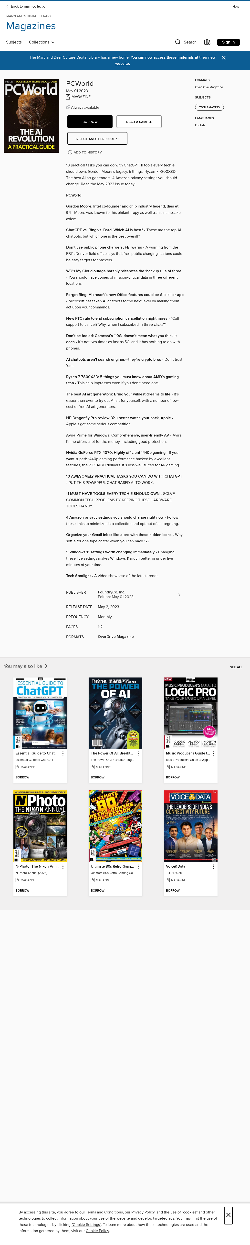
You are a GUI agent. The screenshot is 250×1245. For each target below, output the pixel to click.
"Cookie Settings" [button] (86, 1224)
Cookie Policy (97, 1230)
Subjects (14, 42)
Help (236, 7)
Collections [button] (40, 42)
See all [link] (236, 667)
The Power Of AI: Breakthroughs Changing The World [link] (113, 753)
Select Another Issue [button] (96, 139)
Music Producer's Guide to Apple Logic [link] (188, 753)
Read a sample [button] (139, 122)
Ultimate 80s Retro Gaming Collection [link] (113, 866)
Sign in (228, 42)
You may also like (23, 666)
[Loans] (207, 43)
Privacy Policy (143, 1212)
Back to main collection (28, 6)
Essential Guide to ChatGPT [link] (38, 753)
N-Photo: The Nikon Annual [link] (38, 866)
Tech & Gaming (209, 107)
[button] (185, 43)
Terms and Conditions (104, 1212)
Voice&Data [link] (175, 866)
